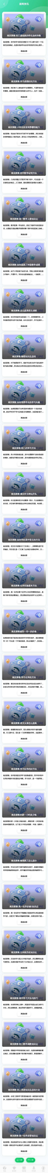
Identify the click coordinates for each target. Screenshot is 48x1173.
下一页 (30, 1160)
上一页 (19, 1160)
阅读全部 (24, 51)
